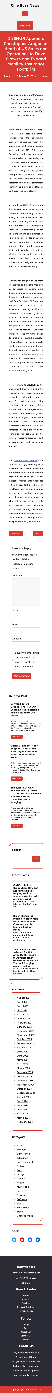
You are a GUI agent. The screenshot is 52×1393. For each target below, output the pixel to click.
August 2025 (24, 1047)
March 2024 (23, 1117)
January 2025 (24, 1076)
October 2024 (24, 1088)
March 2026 (23, 1018)
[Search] (36, 859)
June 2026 (22, 1006)
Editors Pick (23, 1153)
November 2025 (25, 1035)
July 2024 (22, 1101)
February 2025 (25, 1072)
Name (16, 610)
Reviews (21, 1195)
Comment (18, 575)
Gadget (21, 1174)
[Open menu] (25, 13)
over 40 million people (25, 460)
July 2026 (22, 1002)
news (45, 76)
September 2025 (26, 1043)
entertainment (25, 1162)
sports (20, 1203)
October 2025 (24, 1039)
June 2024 (22, 1105)
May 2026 (22, 1010)
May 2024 (22, 1109)
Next (38, 533)
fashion (21, 1166)
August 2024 (24, 1097)
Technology (23, 1207)
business (22, 1149)
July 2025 (22, 1051)
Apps (19, 1145)
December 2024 (25, 1080)
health (20, 1182)
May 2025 (22, 1059)
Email (16, 624)
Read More (16, 737)
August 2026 (24, 997)
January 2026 (24, 1026)
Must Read (23, 1186)
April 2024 (22, 1113)
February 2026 (25, 1022)
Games (21, 1178)
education (22, 1157)
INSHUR (14, 133)
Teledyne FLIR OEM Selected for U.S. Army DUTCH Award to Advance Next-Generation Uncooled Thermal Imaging (26, 795)
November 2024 (25, 1084)
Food (19, 1170)
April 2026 (22, 1014)
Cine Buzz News (25, 5)
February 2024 (25, 1121)
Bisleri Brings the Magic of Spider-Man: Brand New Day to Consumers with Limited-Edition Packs (24, 751)
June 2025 (22, 1055)
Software (22, 1199)
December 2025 (25, 1030)
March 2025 (23, 1068)
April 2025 (22, 1064)
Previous (16, 533)
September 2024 (26, 1092)
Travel (20, 1211)
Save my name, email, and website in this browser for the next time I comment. (27, 659)
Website (16, 638)
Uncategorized (25, 1215)
